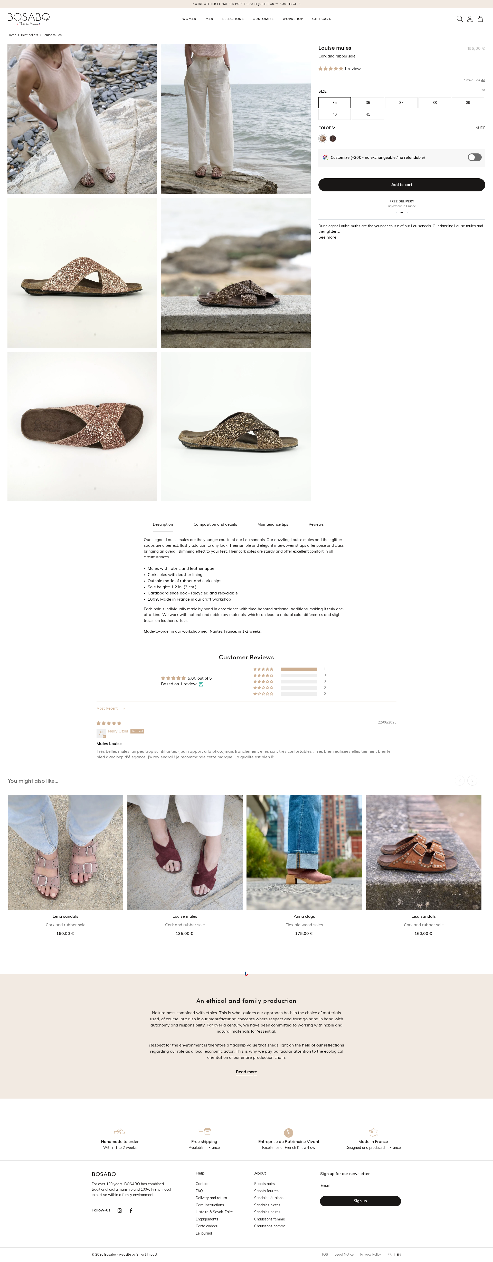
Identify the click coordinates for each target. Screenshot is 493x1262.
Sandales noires (267, 1212)
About (260, 1173)
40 (335, 115)
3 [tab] (407, 212)
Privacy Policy (370, 1254)
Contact (202, 1184)
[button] (459, 18)
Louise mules (185, 917)
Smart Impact (146, 1254)
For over (215, 1025)
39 (468, 103)
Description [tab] (163, 525)
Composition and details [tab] (215, 525)
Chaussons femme (269, 1219)
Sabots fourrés (266, 1191)
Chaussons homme (270, 1226)
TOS (324, 1254)
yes (477, 160)
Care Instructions (210, 1205)
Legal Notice (344, 1254)
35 (335, 103)
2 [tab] (402, 212)
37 (401, 103)
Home (12, 35)
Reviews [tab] (316, 525)
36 (368, 103)
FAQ (199, 1191)
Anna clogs (304, 917)
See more (327, 238)
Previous (460, 781)
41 (368, 115)
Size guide (472, 80)
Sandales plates (267, 1205)
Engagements (207, 1219)
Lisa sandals (424, 917)
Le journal (204, 1234)
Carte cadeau (207, 1226)
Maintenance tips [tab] (273, 525)
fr (390, 1254)
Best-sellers (29, 35)
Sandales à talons (268, 1198)
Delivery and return (211, 1198)
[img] (109, 724)
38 (435, 103)
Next (472, 781)
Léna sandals (65, 917)
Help (200, 1173)
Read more (246, 1072)
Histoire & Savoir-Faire (214, 1212)
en (399, 1254)
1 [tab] (397, 212)
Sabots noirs (264, 1184)
